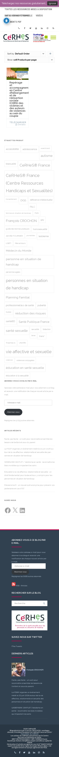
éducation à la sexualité (17, 375)
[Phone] (19, 28)
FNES (37, 213)
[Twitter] (30, 28)
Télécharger (17, 122)
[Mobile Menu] (53, 38)
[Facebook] (24, 28)
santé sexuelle (17, 330)
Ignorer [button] (52, 3)
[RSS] (53, 28)
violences (9, 360)
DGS (23, 200)
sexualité (35, 329)
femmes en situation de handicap (18, 213)
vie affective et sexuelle (29, 351)
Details (22, 125)
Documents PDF (13, 22)
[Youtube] (36, 28)
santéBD (10, 321)
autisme (47, 156)
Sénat (33, 335)
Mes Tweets (17, 646)
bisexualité (11, 164)
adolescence (29, 149)
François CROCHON (21, 221)
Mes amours (20, 243)
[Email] (47, 28)
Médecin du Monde (18, 250)
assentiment (45, 148)
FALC (32, 207)
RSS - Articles (21, 585)
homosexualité (40, 229)
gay (42, 220)
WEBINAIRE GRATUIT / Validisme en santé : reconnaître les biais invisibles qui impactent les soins (27, 711)
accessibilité (12, 149)
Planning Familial (18, 297)
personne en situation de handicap (23, 261)
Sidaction (47, 329)
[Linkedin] (42, 28)
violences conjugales (25, 360)
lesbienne (44, 236)
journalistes (30, 235)
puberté (42, 305)
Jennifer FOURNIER (14, 236)
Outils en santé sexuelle (18, 15)
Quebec (8, 312)
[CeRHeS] (28, 37)
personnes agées (13, 272)
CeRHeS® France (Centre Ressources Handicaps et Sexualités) (29, 183)
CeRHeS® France (35, 165)
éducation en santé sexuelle (25, 368)
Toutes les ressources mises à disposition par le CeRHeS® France (28, 10)
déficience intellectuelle (41, 200)
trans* (42, 336)
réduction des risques (30, 313)
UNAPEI (22, 343)
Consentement (11, 199)
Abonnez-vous (13, 412)
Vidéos (39, 15)
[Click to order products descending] (50, 53)
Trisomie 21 (10, 343)
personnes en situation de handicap (27, 284)
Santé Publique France (34, 322)
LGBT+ (8, 243)
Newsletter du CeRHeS (29, 734)
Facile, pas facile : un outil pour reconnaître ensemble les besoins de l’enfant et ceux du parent (27, 683)
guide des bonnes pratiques (17, 229)
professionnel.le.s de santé (20, 305)
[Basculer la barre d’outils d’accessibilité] (6, 20)
